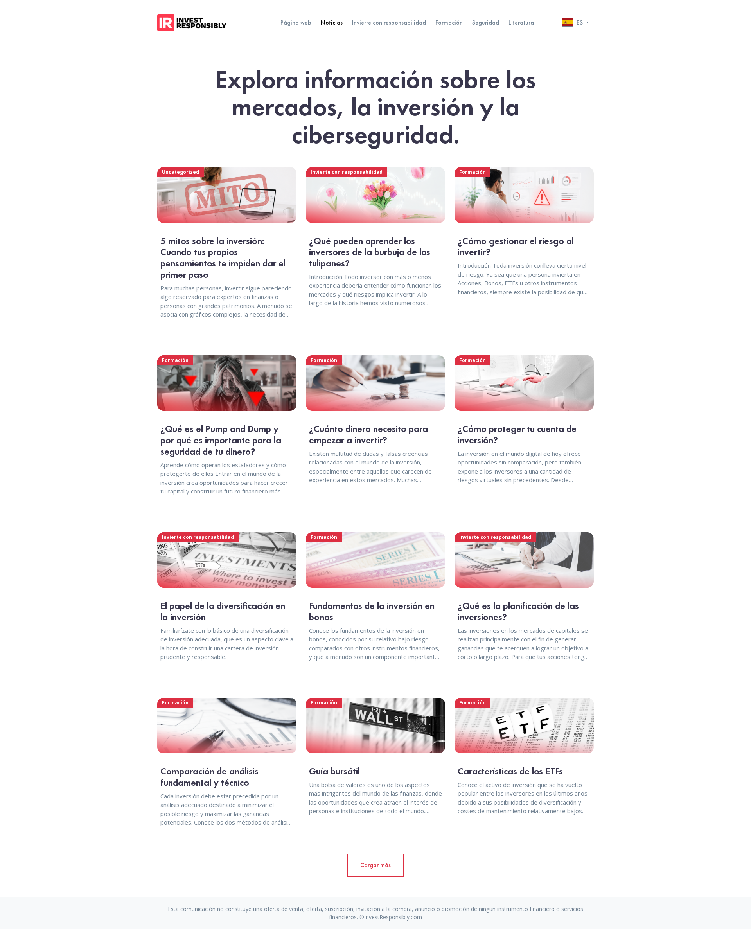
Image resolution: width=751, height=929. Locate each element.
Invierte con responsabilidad (389, 22)
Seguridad (485, 22)
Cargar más (375, 865)
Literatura (521, 22)
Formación (449, 22)
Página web (295, 22)
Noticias (332, 22)
